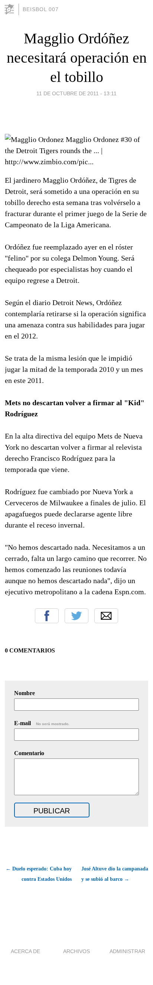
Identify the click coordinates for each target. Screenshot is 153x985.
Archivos (76, 951)
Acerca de (25, 951)
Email (106, 615)
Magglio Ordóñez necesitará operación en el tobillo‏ (77, 57)
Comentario (29, 753)
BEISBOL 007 (41, 9)
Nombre (24, 693)
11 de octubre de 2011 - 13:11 (76, 93)
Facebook (47, 615)
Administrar (127, 951)
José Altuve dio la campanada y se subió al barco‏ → (114, 874)
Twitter (76, 615)
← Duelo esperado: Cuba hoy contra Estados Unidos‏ (39, 874)
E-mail (41, 723)
